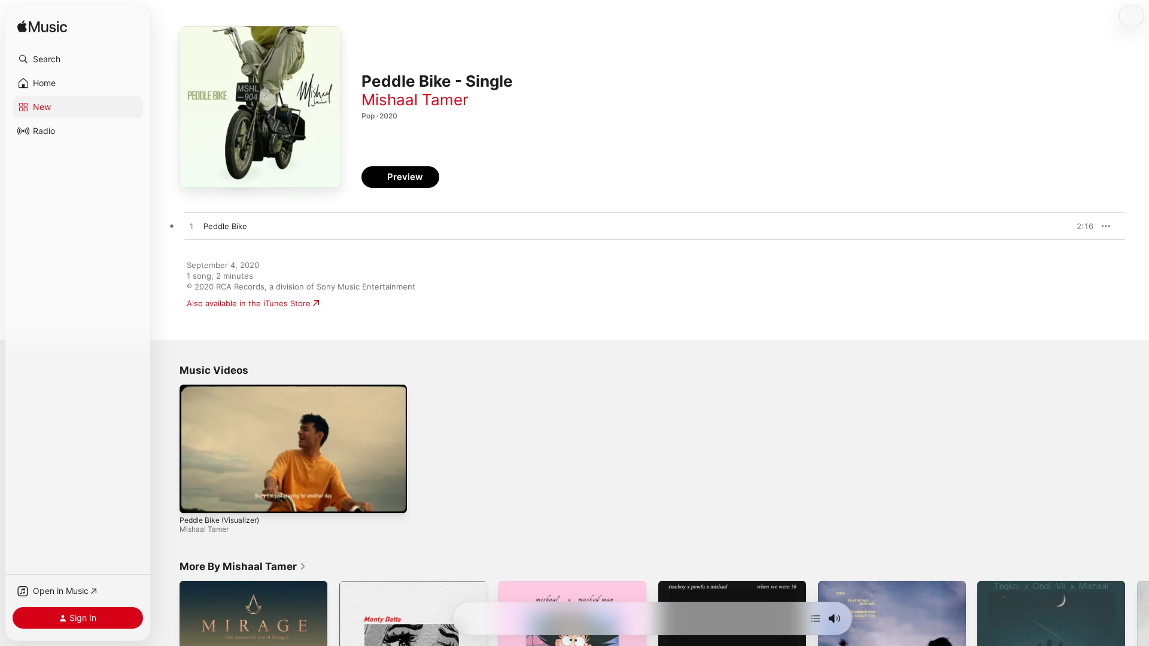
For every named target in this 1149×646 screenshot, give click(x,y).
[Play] (194, 498)
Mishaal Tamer (415, 99)
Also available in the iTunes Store (249, 303)
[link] (243, 566)
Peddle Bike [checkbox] (225, 226)
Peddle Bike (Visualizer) (219, 520)
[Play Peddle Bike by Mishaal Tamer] (191, 226)
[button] (77, 59)
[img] (42, 27)
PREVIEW (1080, 226)
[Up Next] (815, 618)
